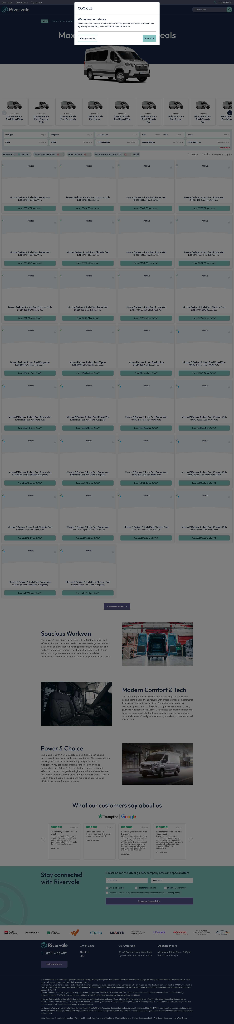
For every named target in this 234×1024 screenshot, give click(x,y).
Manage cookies (87, 38)
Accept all (149, 38)
